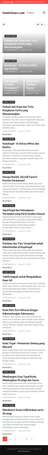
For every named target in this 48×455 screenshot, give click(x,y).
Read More (7, 134)
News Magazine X (24, 451)
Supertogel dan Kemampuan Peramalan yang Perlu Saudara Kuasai (33, 77)
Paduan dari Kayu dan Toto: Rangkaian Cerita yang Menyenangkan (20, 44)
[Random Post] (38, 24)
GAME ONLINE (10, 36)
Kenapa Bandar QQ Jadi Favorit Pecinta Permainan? (11, 80)
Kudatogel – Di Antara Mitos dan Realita (20, 66)
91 (26, 439)
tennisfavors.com (13, 13)
